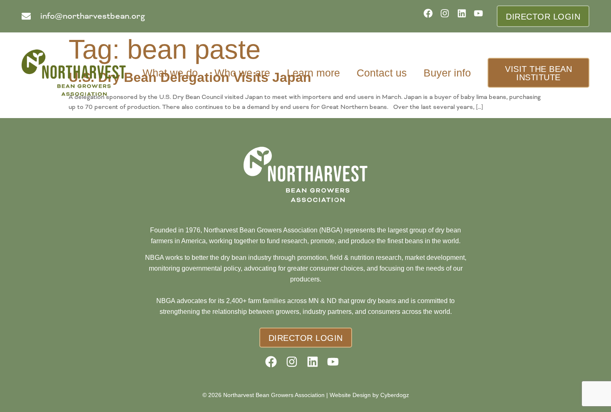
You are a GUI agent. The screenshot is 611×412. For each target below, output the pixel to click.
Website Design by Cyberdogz (369, 395)
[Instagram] (447, 16)
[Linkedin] (464, 16)
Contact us (382, 73)
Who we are (242, 73)
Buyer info (447, 73)
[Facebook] (431, 16)
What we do (170, 73)
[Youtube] (481, 16)
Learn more (313, 73)
